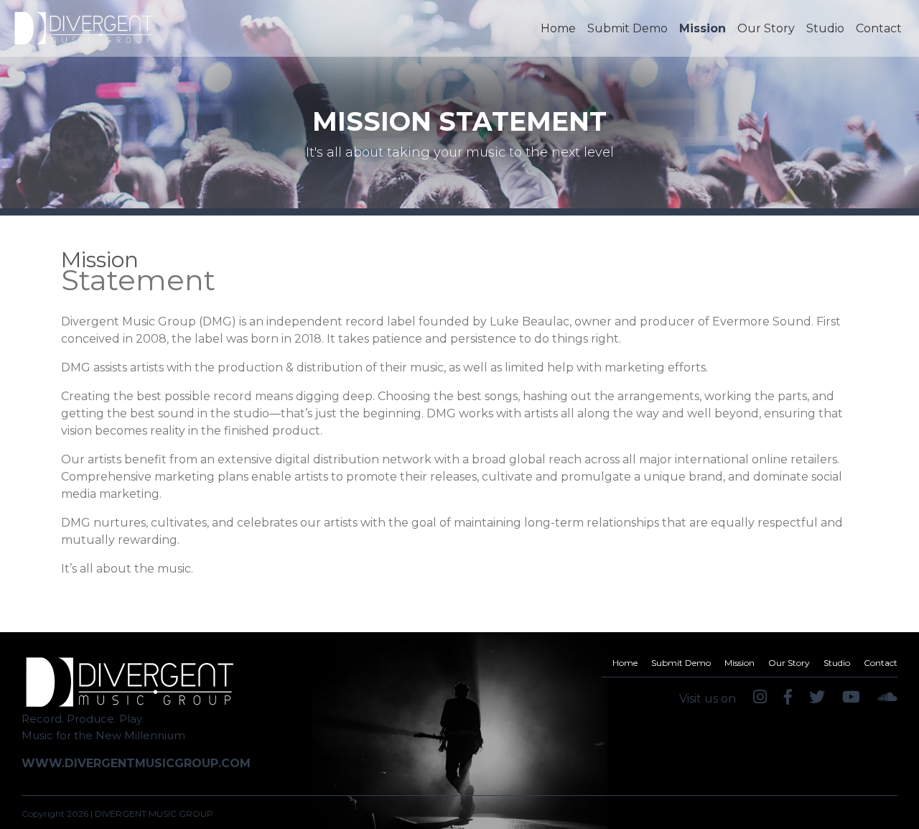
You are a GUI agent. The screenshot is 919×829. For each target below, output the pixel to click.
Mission (702, 28)
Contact (879, 28)
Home (561, 28)
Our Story (766, 28)
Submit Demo (627, 28)
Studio (825, 28)
